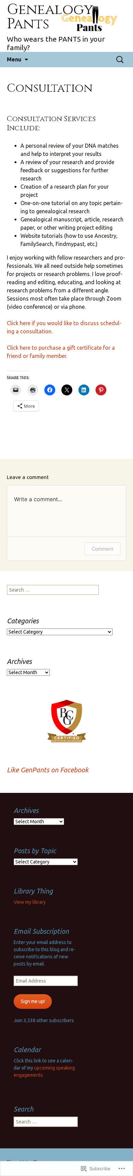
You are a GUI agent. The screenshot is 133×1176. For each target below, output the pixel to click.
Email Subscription (41, 931)
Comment (102, 549)
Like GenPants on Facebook (47, 770)
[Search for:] (120, 60)
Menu (14, 59)
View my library (30, 902)
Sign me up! (33, 1001)
